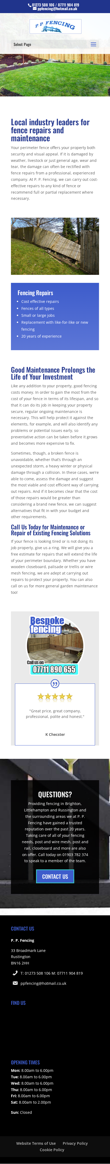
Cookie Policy (52, 1149)
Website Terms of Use (36, 1143)
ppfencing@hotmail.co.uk (43, 983)
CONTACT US (55, 876)
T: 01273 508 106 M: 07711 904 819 (52, 973)
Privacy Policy (75, 1143)
